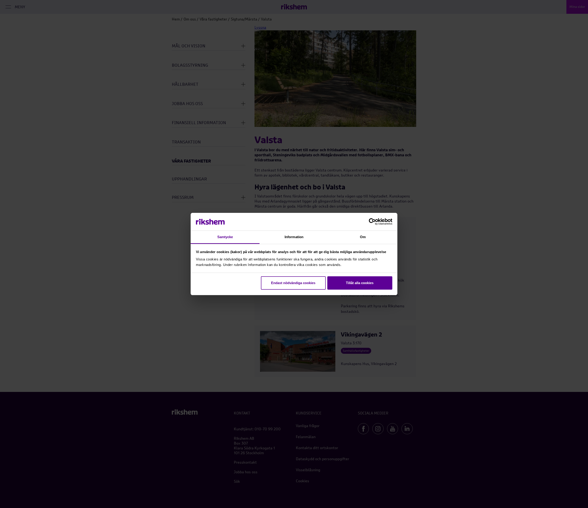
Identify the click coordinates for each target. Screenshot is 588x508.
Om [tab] (363, 237)
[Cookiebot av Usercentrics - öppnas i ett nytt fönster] (372, 221)
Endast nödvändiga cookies (293, 283)
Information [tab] (294, 237)
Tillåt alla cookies (359, 283)
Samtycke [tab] (225, 237)
